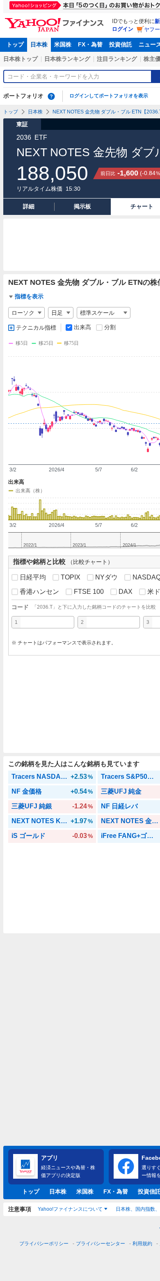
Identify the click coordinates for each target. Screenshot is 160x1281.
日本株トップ (20, 58)
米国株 (62, 44)
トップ (15, 44)
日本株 (39, 44)
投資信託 (120, 44)
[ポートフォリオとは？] (51, 96)
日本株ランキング (67, 58)
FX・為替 (90, 44)
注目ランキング (117, 58)
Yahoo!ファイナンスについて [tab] (70, 1209)
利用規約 (142, 1243)
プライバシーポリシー (44, 1243)
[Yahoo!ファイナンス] (55, 20)
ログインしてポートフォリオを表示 (108, 96)
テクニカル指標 (36, 327)
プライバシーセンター (100, 1243)
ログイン (122, 29)
